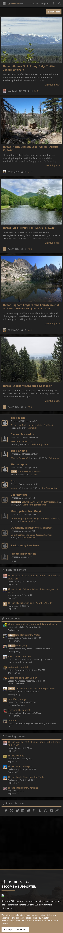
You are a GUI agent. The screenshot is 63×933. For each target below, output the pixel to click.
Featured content (16, 569)
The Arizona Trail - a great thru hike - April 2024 (32, 425)
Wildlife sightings (17, 699)
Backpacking (13, 630)
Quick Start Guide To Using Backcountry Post (31, 534)
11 (32, 171)
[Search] (59, 3)
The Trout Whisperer (51, 488)
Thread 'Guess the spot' (20, 766)
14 (38, 91)
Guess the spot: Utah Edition (22, 677)
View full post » (52, 84)
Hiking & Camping (16, 705)
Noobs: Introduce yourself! (20, 662)
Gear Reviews (19, 494)
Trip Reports (18, 418)
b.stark (34, 474)
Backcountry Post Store (25, 545)
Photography (19, 464)
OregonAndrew (29, 521)
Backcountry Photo (39, 444)
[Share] (32, 91)
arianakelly (32, 427)
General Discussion (22, 434)
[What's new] (54, 3)
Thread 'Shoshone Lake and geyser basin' (28, 385)
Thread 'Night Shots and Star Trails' (26, 777)
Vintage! (14, 488)
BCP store (39, 904)
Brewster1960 (29, 537)
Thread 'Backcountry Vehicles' (23, 787)
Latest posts (13, 618)
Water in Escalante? (19, 458)
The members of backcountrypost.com (32, 688)
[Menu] (4, 3)
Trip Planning (19, 450)
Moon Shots (18, 645)
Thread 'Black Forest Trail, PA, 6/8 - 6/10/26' (29, 227)
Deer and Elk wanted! (19, 709)
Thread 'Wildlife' (16, 755)
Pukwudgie (54, 458)
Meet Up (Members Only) (26, 511)
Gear (14, 481)
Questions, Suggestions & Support (31, 527)
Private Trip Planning (23, 553)
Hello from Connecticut (21, 441)
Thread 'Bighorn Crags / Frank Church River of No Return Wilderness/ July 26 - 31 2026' (31, 306)
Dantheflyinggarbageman (34, 504)
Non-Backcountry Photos (26, 471)
